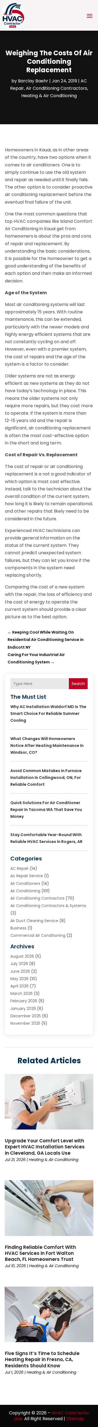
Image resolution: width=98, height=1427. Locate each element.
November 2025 (25, 1023)
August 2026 (22, 956)
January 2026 (23, 1008)
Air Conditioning (25, 891)
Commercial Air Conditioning (37, 935)
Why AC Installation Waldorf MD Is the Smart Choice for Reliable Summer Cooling (48, 713)
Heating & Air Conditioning (49, 96)
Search (78, 683)
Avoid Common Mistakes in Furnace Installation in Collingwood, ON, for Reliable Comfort (46, 777)
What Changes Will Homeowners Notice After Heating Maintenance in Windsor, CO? (47, 745)
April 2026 (19, 986)
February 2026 (23, 1001)
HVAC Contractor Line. (51, 1416)
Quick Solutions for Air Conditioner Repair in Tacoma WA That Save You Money (46, 809)
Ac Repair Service (26, 876)
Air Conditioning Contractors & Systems (48, 905)
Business (18, 928)
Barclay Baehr (33, 81)
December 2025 (25, 1016)
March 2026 (21, 993)
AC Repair (19, 868)
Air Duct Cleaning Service (34, 920)
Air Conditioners (25, 883)
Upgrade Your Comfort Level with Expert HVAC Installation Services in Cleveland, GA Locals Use (45, 1146)
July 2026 (19, 963)
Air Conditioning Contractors (56, 88)
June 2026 (20, 971)
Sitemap (75, 1419)
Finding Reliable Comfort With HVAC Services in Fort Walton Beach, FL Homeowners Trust (40, 1253)
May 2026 (19, 978)
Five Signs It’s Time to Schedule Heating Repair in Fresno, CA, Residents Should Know (42, 1359)
